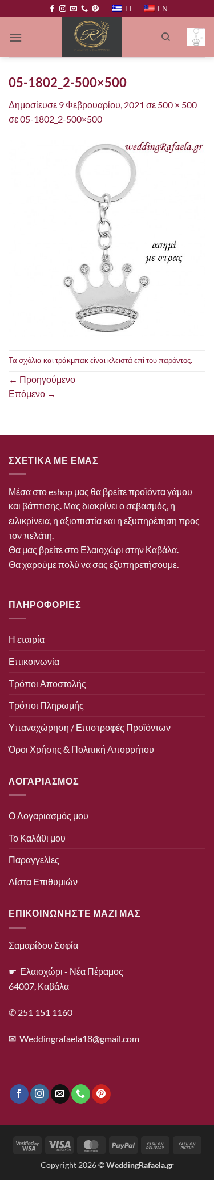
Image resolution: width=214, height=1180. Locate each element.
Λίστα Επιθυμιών (43, 881)
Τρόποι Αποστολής (47, 683)
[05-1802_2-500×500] (107, 237)
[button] (15, 37)
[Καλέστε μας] (84, 9)
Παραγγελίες (34, 859)
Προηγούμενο (42, 379)
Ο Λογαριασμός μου (48, 815)
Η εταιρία (27, 639)
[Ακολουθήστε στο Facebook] (52, 9)
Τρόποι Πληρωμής (46, 705)
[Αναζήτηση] (165, 37)
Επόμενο (32, 393)
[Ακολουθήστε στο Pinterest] (95, 9)
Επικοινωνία (34, 661)
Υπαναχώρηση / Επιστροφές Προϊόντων (90, 727)
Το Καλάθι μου (37, 837)
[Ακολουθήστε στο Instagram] (62, 9)
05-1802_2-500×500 (61, 118)
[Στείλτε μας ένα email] (73, 9)
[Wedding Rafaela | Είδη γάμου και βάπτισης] (91, 37)
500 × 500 (177, 104)
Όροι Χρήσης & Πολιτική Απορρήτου (81, 749)
